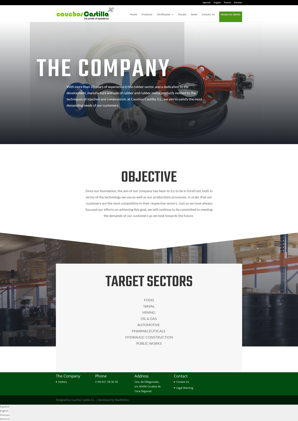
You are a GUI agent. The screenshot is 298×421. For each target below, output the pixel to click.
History (62, 381)
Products (147, 14)
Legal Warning (184, 387)
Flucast (182, 14)
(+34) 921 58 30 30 (106, 381)
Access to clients (230, 14)
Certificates (163, 14)
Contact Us (208, 14)
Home (133, 14)
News (194, 14)
